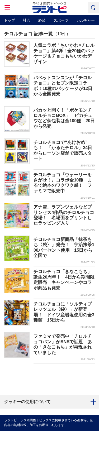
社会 (26, 20)
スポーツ (61, 20)
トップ (9, 20)
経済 (42, 20)
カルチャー (85, 20)
